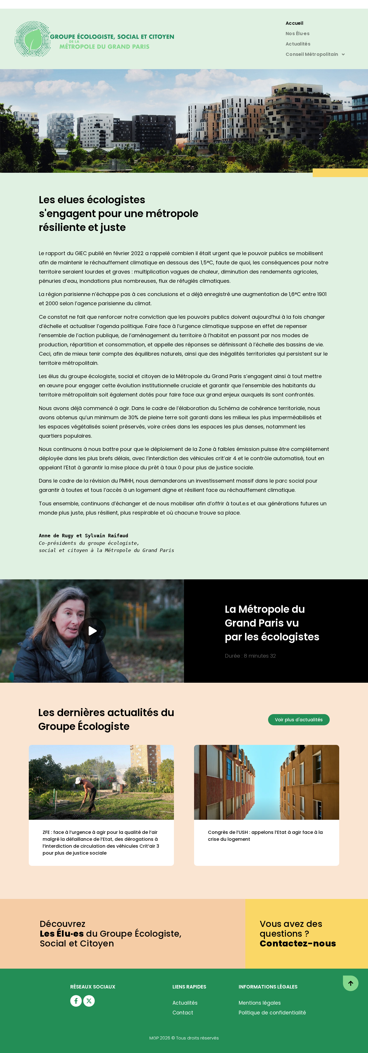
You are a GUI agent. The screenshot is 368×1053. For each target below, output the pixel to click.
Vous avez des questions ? (298, 934)
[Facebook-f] (76, 1001)
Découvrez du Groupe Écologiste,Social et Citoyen (111, 934)
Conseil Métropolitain (312, 54)
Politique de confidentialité (272, 1012)
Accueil (294, 23)
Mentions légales (260, 1002)
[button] (92, 631)
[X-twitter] (89, 1001)
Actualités (298, 44)
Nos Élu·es (298, 33)
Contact (182, 1012)
